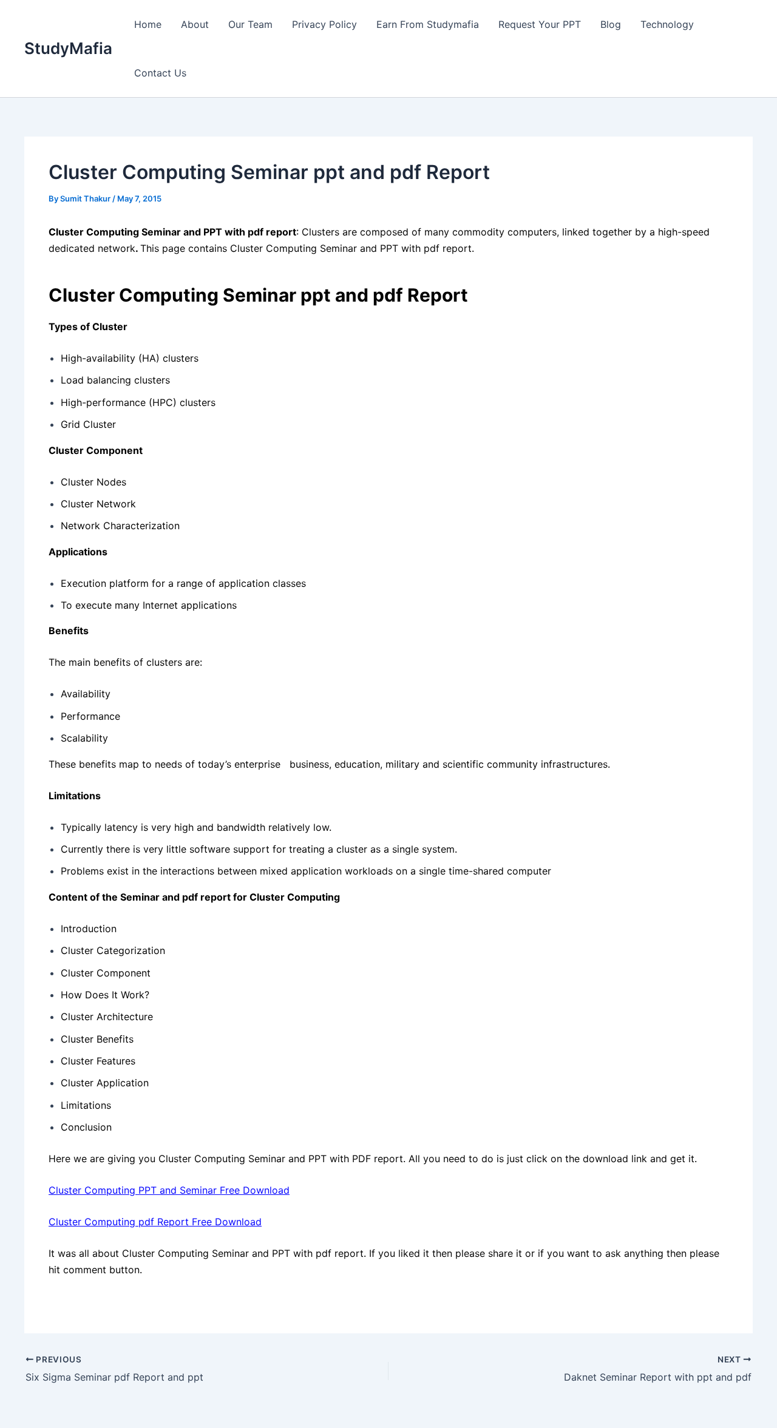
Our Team (250, 24)
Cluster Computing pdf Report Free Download (155, 1222)
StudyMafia (68, 48)
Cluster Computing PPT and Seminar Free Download (169, 1190)
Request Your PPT (539, 24)
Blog (610, 24)
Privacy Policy (324, 24)
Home (147, 24)
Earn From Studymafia (427, 24)
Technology (667, 24)
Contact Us (160, 73)
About (195, 24)
